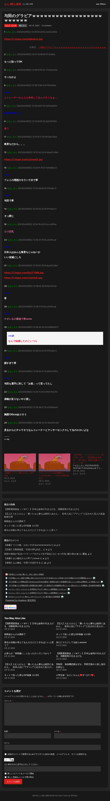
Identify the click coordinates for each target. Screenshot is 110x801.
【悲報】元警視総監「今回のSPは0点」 (23, 549)
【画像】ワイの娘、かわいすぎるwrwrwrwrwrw (27, 545)
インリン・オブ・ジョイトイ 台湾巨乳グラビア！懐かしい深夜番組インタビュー (37, 589)
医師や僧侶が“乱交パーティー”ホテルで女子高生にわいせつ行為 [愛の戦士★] (41, 553)
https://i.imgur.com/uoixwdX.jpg (23, 159)
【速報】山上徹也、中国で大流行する (22, 562)
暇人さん (22, 25)
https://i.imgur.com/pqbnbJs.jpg (23, 39)
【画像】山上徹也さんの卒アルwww (21, 558)
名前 (7, 731)
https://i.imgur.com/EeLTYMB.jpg (24, 272)
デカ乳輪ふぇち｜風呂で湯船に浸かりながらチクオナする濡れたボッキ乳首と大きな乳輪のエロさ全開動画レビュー (50, 578)
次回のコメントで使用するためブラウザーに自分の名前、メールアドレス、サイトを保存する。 (48, 754)
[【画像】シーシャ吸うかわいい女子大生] (20, 462)
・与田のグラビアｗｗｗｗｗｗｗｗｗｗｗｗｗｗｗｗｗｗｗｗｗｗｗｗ (71, 47)
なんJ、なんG (10, 25)
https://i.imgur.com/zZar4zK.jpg (23, 277)
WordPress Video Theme (58, 796)
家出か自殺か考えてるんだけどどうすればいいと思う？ (31, 530)
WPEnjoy (74, 796)
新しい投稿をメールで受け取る (21, 777)
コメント (8, 700)
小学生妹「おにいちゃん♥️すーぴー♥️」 (76, 675)
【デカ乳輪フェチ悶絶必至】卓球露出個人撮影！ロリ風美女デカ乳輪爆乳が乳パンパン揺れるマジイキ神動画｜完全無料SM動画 (54, 585)
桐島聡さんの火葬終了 (15, 521)
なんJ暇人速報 (12, 4)
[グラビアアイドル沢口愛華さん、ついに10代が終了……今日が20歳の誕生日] (54, 462)
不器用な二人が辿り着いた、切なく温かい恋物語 (26, 574)
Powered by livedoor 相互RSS (21, 600)
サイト (7, 743)
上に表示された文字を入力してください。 (22, 764)
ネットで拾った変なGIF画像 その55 (21, 525)
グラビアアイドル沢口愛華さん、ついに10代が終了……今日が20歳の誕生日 (54, 475)
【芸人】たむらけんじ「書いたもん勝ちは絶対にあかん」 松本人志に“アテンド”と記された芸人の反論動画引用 (80, 626)
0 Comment (46, 25)
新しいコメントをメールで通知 (21, 773)
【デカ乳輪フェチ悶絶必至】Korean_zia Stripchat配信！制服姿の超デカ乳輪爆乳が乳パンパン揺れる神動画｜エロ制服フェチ (54, 582)
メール (57, 731)
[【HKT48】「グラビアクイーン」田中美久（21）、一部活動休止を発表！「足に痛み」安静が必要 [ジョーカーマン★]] (90, 464)
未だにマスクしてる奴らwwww (71, 642)
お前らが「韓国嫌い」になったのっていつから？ (28, 653)
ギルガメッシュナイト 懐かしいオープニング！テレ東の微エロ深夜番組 (34, 597)
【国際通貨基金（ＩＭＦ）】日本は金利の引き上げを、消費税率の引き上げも (41, 509)
